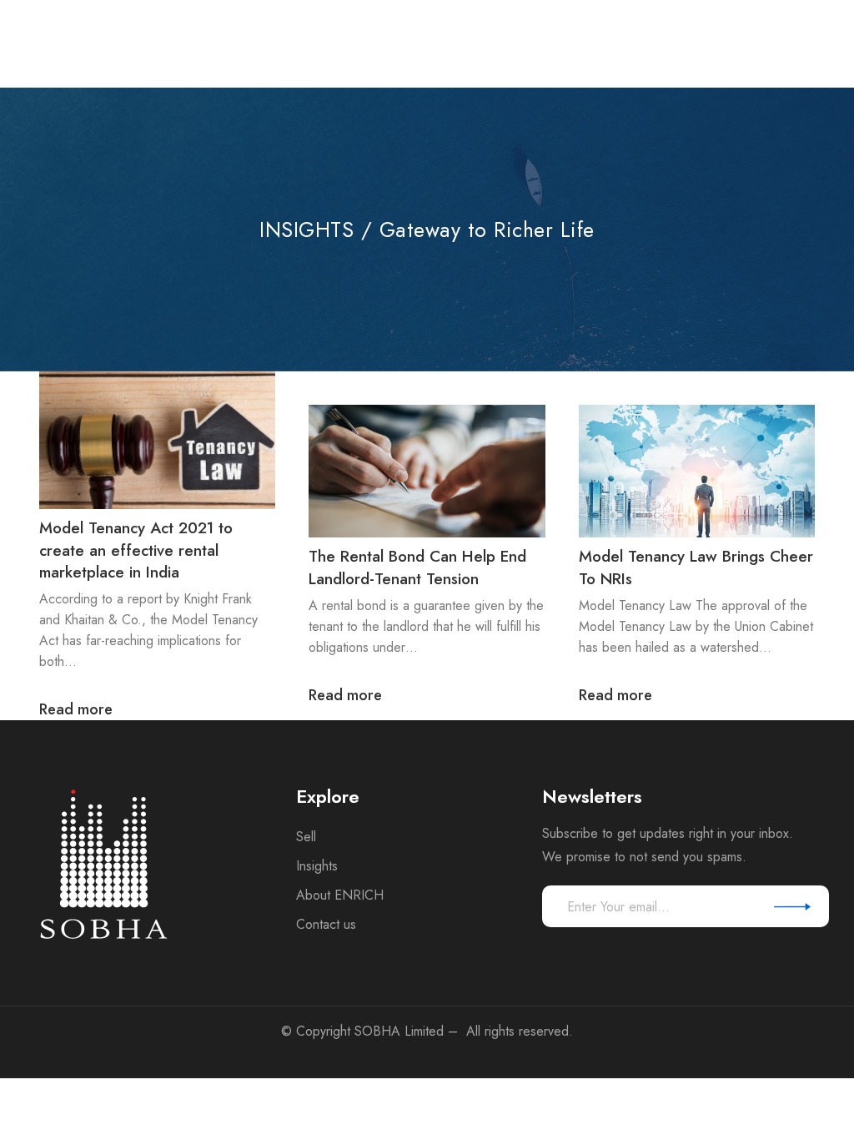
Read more (76, 709)
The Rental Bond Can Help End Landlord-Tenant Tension (417, 567)
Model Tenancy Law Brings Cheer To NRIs (696, 567)
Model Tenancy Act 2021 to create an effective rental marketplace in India (136, 550)
